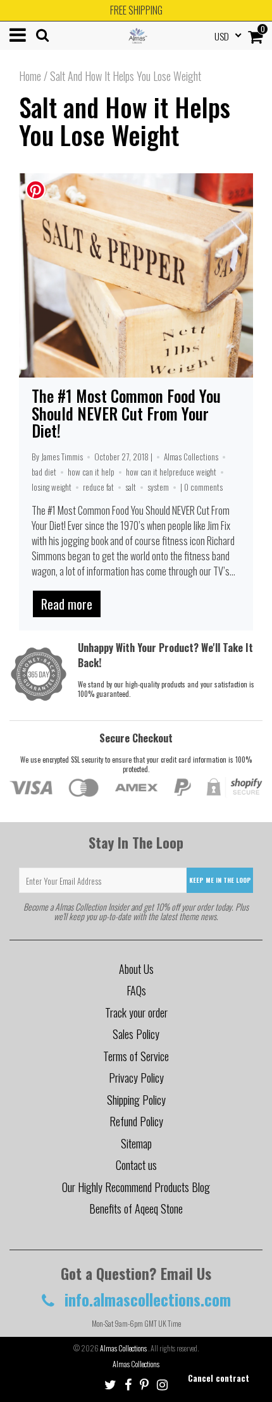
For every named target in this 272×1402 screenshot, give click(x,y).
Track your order (136, 1012)
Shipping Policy (136, 1099)
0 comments (203, 487)
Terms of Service (136, 1056)
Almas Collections (191, 456)
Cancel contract (218, 1377)
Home (30, 76)
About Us (136, 969)
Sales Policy (136, 1034)
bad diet (44, 471)
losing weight (51, 487)
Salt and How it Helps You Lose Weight (124, 121)
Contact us (136, 1165)
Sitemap (136, 1143)
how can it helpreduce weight (171, 471)
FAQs (136, 990)
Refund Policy (136, 1121)
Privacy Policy (136, 1077)
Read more (66, 603)
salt (130, 487)
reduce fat (98, 487)
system (158, 487)
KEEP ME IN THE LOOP (220, 880)
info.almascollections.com (146, 1299)
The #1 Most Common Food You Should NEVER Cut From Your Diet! (126, 413)
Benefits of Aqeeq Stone (136, 1208)
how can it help (91, 471)
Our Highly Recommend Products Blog (136, 1187)
